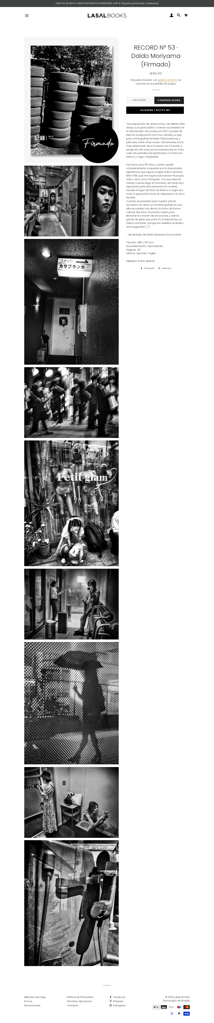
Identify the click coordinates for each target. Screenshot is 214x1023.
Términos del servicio (79, 1001)
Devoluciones (32, 1005)
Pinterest (118, 1001)
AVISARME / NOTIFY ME (155, 110)
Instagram (119, 1005)
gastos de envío (168, 80)
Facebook (119, 997)
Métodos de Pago (35, 997)
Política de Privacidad (80, 997)
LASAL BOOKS (182, 997)
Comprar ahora (169, 100)
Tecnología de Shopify (176, 1000)
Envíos (28, 1001)
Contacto (72, 1005)
